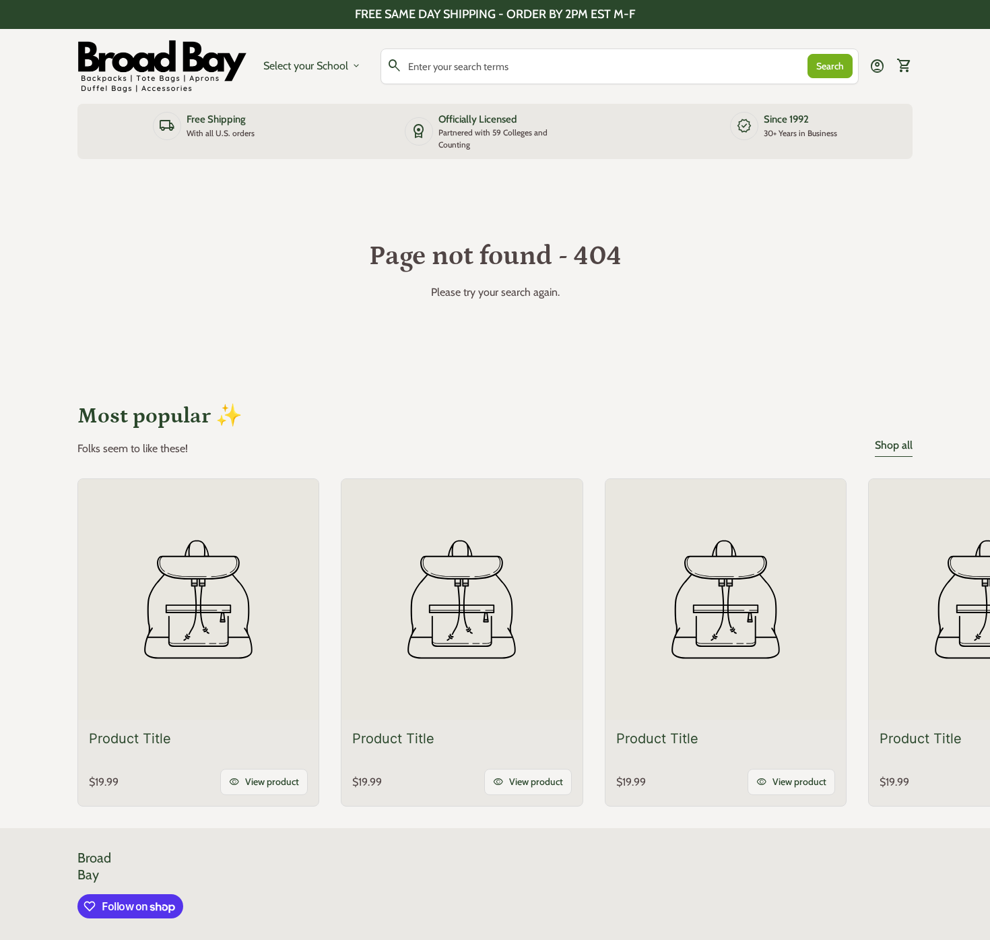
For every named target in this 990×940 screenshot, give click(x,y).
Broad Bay (94, 866)
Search (830, 66)
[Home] (162, 65)
